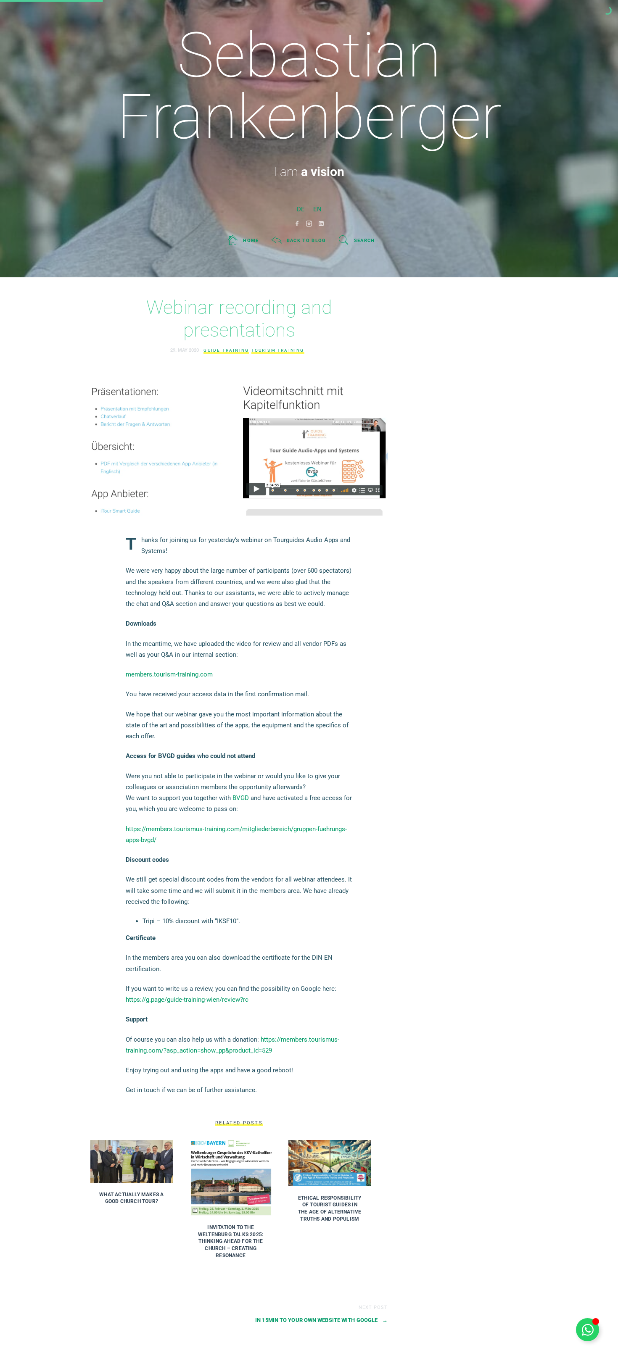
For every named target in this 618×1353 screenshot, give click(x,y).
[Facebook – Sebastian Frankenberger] (297, 223)
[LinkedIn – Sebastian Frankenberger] (321, 223)
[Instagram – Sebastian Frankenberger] (309, 223)
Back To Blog (306, 240)
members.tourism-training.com (169, 674)
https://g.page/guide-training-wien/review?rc (187, 999)
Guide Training (226, 350)
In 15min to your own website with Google (321, 1320)
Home (251, 240)
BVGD (240, 798)
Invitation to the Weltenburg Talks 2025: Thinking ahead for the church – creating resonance (230, 1241)
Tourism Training (277, 350)
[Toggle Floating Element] (587, 1329)
